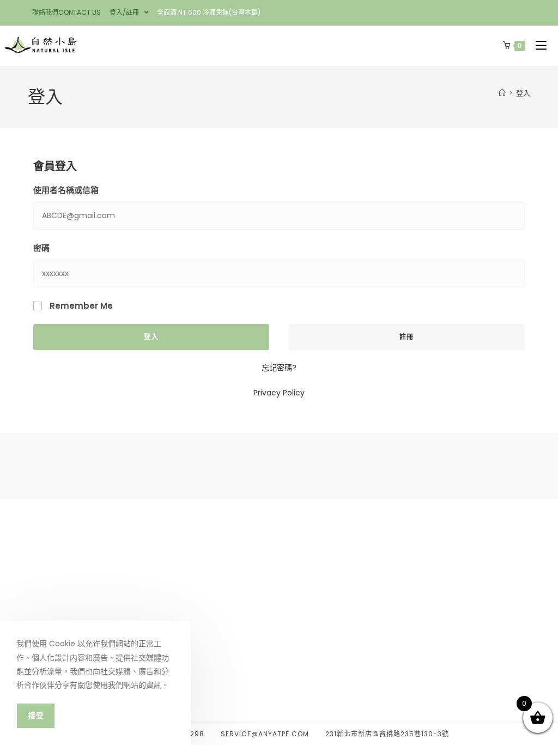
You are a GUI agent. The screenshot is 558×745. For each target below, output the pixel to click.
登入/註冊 (124, 12)
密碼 (41, 248)
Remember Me (80, 305)
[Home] (502, 93)
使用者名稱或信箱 (66, 190)
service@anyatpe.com (265, 733)
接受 (36, 715)
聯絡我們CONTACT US (66, 12)
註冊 (406, 336)
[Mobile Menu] (538, 46)
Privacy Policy (279, 392)
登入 (523, 93)
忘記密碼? (279, 367)
